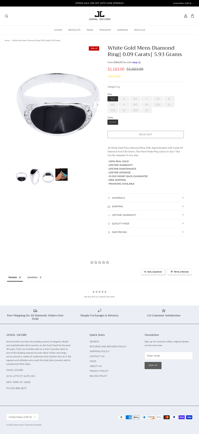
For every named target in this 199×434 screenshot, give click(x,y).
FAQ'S (93, 361)
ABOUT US (96, 366)
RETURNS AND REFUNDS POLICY (108, 346)
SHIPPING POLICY (99, 351)
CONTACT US (97, 356)
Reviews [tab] (13, 277)
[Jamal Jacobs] (100, 16)
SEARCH (94, 341)
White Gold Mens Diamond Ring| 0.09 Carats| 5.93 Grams (36, 40)
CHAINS (58, 29)
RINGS (90, 29)
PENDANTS (105, 29)
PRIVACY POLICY (99, 371)
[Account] (185, 16)
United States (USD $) (182, 3)
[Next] (97, 104)
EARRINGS (122, 29)
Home (7, 40)
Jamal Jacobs (18, 425)
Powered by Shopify (33, 425)
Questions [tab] (32, 277)
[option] (58, 105)
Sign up (153, 365)
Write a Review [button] (181, 271)
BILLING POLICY (98, 376)
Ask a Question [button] (154, 271)
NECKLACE (139, 29)
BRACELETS (74, 29)
